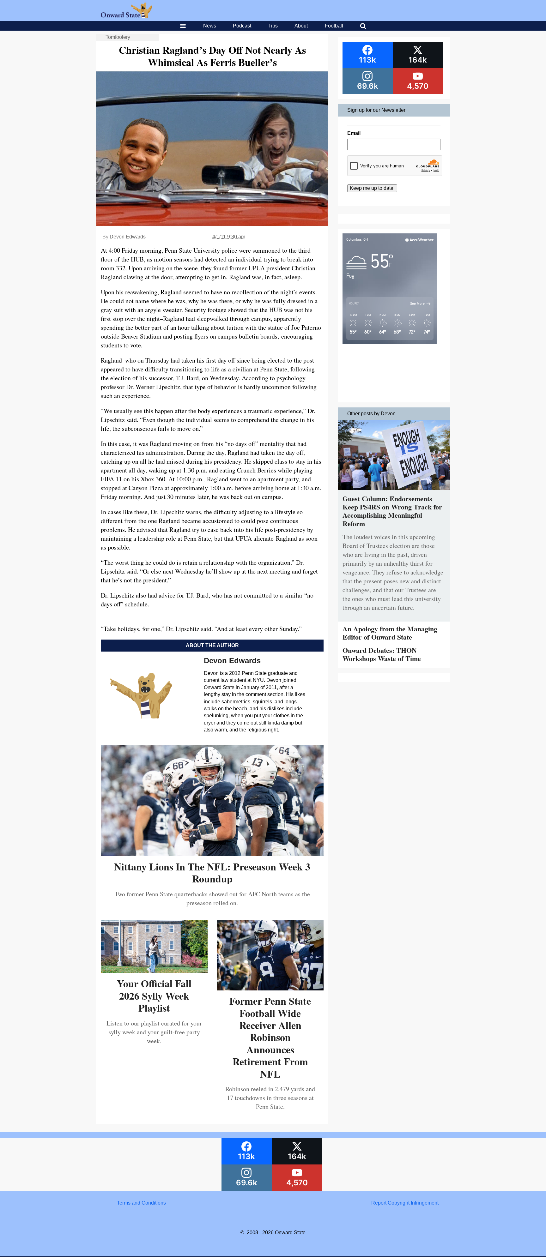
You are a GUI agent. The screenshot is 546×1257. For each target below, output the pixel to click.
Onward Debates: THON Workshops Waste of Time (382, 654)
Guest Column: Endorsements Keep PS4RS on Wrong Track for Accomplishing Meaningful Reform (392, 511)
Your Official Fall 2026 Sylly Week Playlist (154, 995)
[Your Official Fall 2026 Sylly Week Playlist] (154, 970)
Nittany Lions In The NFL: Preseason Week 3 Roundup (212, 872)
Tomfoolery (118, 37)
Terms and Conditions (141, 1203)
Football (334, 25)
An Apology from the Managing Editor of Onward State (390, 632)
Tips (273, 25)
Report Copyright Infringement (405, 1203)
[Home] (126, 16)
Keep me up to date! (372, 188)
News (209, 25)
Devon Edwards (128, 236)
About (301, 25)
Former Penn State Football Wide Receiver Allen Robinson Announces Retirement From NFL (270, 1037)
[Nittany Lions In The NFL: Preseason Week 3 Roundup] (212, 854)
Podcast (242, 25)
